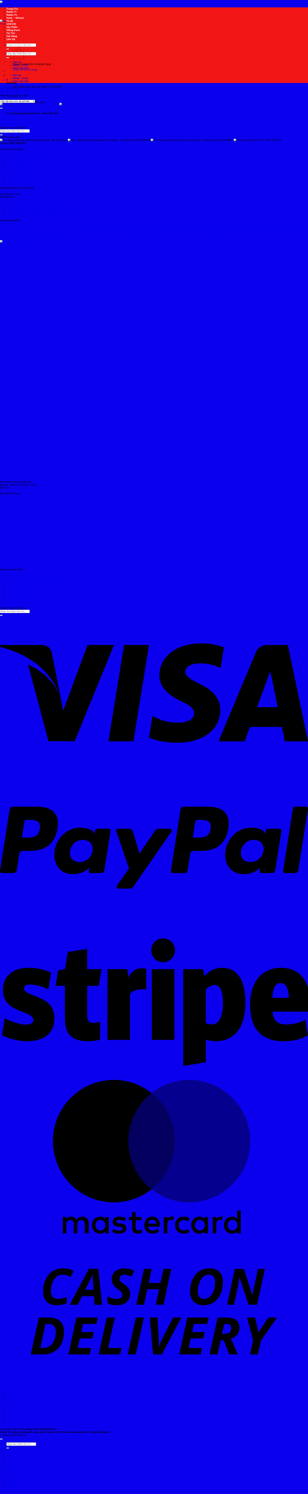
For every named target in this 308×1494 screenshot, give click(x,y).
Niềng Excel (13, 30)
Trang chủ (5, 87)
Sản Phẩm (12, 27)
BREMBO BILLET (28, 224)
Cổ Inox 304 (55, 224)
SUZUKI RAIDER (213, 234)
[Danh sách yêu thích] (1, 108)
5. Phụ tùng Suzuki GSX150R (22, 167)
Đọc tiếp (5, 124)
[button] (7, 80)
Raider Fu (11, 15)
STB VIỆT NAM (179, 235)
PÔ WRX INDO (15, 179)
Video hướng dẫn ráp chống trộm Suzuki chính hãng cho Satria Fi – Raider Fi (49, 215)
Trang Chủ (12, 9)
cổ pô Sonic (82, 224)
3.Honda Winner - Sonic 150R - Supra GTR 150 (33, 161)
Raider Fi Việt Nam (113, 234)
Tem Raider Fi (250, 235)
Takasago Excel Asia (235, 235)
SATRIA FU (148, 234)
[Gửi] (7, 49)
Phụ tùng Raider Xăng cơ (239, 229)
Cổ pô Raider (68, 224)
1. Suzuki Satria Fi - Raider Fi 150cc (26, 155)
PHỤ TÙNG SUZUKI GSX (89, 229)
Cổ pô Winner (95, 224)
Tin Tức (10, 33)
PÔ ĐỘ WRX (74, 235)
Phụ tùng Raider (120, 228)
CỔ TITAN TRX (42, 224)
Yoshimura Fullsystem (18, 239)
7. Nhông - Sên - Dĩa (17, 173)
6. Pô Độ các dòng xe (18, 170)
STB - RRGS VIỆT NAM (19, 182)
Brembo (16, 224)
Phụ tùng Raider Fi (203, 229)
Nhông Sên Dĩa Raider (272, 224)
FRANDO (151, 224)
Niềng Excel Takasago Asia (21, 176)
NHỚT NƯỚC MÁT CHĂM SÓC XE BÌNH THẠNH (28, 119)
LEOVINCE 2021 (215, 224)
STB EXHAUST (166, 235)
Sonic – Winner (15, 18)
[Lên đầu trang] (1, 1439)
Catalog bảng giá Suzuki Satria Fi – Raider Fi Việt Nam (36, 208)
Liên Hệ (10, 39)
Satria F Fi (131, 235)
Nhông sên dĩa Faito (251, 224)
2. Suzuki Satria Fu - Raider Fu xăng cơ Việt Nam (33, 158)
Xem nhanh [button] (6, 113)
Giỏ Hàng (11, 36)
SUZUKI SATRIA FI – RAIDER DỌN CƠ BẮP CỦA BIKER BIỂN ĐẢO (44, 211)
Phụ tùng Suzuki (274, 228)
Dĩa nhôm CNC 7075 (113, 224)
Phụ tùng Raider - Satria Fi (161, 229)
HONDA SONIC (184, 223)
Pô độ (9, 21)
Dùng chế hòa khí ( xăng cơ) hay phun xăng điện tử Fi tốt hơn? (41, 205)
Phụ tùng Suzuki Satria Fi (44, 234)
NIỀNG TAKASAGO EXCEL (14, 229)
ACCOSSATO (6, 224)
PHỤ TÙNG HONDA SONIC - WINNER (57, 229)
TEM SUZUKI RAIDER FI (279, 235)
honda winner (201, 224)
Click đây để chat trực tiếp (15, 146)
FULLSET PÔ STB (164, 224)
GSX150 (11, 24)
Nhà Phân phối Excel (231, 224)
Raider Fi (11, 12)
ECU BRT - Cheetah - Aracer (134, 224)
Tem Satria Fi (262, 235)
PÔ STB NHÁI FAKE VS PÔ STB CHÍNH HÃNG (32, 202)
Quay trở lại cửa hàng (18, 108)
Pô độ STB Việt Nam (90, 235)
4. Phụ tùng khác (15, 164)
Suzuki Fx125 (192, 235)
